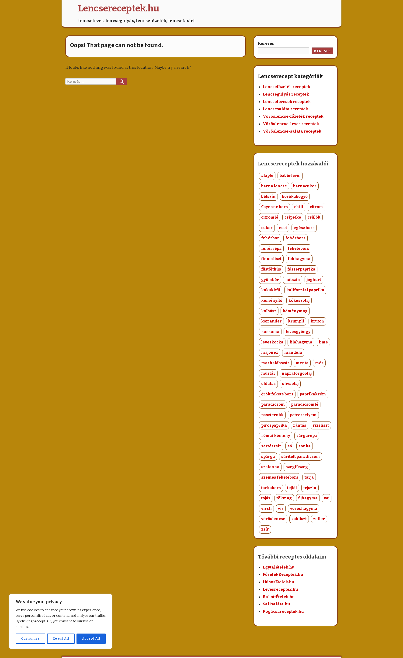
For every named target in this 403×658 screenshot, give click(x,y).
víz (281, 508)
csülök (314, 217)
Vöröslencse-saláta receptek (292, 131)
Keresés (266, 43)
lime (323, 342)
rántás (299, 425)
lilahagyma (301, 342)
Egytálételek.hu (279, 567)
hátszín (292, 280)
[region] (60, 621)
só (290, 446)
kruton (317, 321)
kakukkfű (270, 290)
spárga (268, 456)
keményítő (271, 300)
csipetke (293, 217)
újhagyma (308, 498)
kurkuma (270, 331)
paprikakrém (313, 394)
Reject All (61, 639)
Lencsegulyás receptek (286, 94)
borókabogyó (295, 196)
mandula (293, 352)
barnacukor (304, 186)
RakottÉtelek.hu (279, 596)
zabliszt (299, 519)
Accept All (91, 639)
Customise (30, 639)
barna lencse (274, 186)
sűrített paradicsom (300, 456)
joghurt (314, 280)
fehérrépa (271, 248)
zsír (265, 529)
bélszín (268, 196)
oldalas (268, 383)
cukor (267, 228)
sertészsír (271, 446)
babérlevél (290, 175)
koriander (271, 321)
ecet (283, 228)
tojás (265, 498)
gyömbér (270, 280)
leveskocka (272, 342)
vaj (326, 498)
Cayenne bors (274, 207)
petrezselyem (303, 415)
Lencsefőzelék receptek (286, 86)
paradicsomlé (304, 404)
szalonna (270, 467)
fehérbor (270, 238)
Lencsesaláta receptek (285, 108)
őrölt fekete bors (277, 394)
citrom (316, 207)
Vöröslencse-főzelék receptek (293, 116)
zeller (319, 519)
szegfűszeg (297, 467)
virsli (266, 508)
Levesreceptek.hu (280, 589)
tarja (309, 477)
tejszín (309, 488)
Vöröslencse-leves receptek (291, 123)
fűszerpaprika (301, 269)
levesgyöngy (298, 331)
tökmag (284, 498)
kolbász (268, 311)
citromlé (269, 217)
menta (302, 363)
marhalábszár (275, 363)
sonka (305, 446)
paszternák (272, 415)
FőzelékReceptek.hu (283, 574)
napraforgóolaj (297, 373)
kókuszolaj (298, 300)
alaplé (267, 175)
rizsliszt (321, 425)
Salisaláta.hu (276, 604)
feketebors (298, 248)
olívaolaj (290, 383)
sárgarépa (306, 435)
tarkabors (271, 488)
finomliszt (271, 259)
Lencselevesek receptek (287, 101)
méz (319, 363)
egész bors (304, 228)
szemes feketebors (279, 477)
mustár (268, 373)
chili (298, 207)
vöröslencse (273, 519)
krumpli (296, 321)
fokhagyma (299, 259)
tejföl (292, 488)
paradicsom (273, 404)
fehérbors (295, 238)
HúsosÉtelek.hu (278, 581)
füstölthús (271, 269)
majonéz (269, 352)
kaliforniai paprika (305, 290)
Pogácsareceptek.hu (283, 611)
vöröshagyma (303, 508)
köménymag (295, 311)
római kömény (275, 435)
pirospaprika (274, 425)
